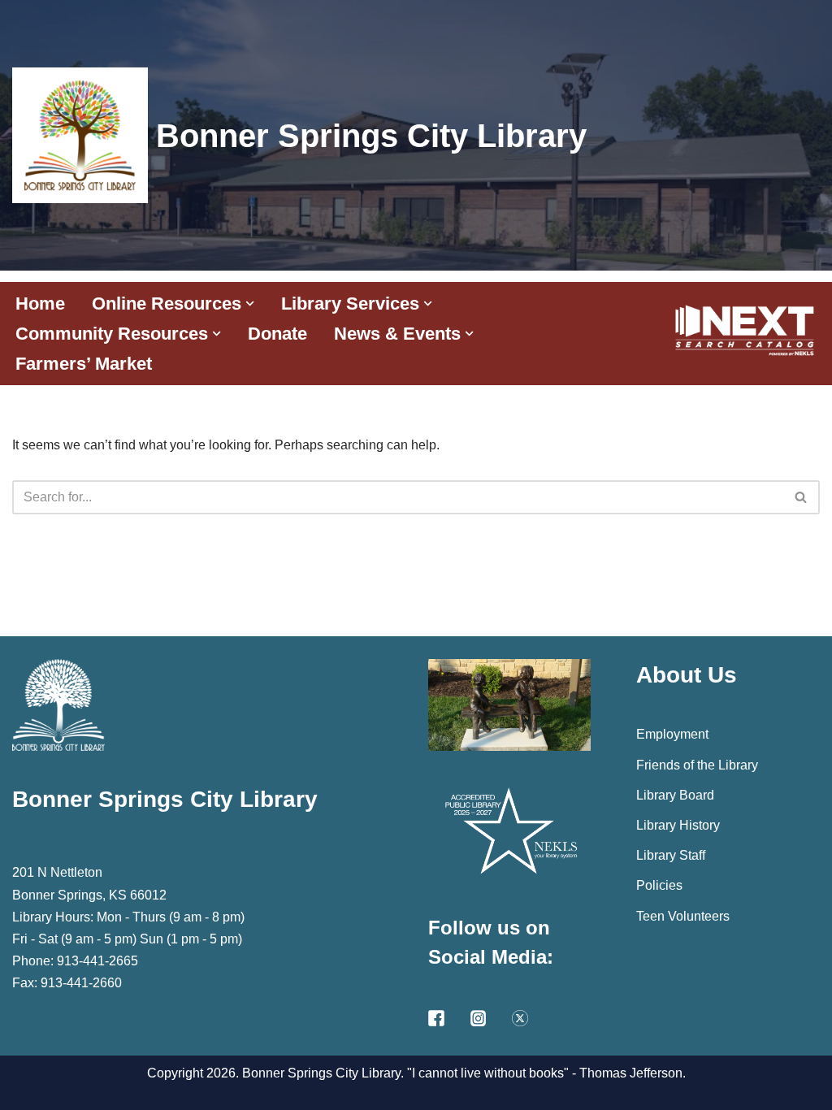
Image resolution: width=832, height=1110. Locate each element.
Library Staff (670, 855)
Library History (678, 825)
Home (40, 303)
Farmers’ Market (83, 363)
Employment (672, 734)
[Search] (801, 497)
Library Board (675, 795)
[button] (249, 303)
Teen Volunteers (683, 916)
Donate (277, 333)
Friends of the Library (697, 765)
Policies (659, 885)
